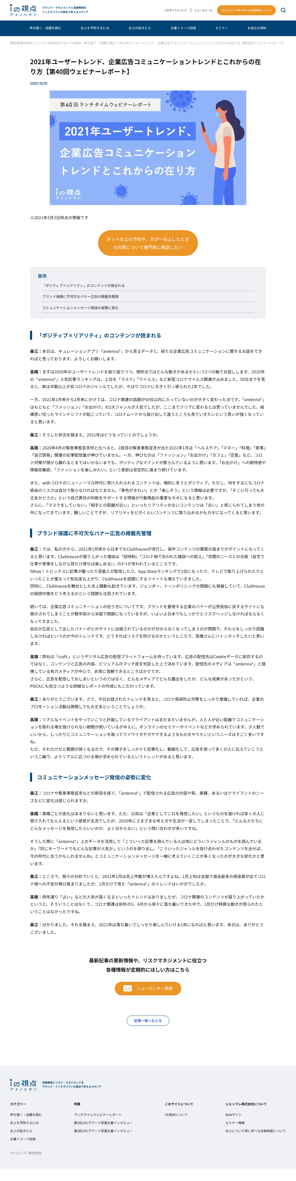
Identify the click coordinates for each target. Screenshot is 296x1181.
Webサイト (233, 1114)
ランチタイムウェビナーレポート (98, 1114)
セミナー (221, 28)
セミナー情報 (235, 1123)
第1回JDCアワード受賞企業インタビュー (103, 1123)
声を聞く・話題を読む (45, 28)
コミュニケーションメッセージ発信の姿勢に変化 (80, 307)
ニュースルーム (203, 10)
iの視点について (176, 1114)
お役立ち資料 (257, 28)
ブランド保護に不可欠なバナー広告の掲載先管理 (80, 296)
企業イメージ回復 (183, 28)
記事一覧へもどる (148, 1020)
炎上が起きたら (140, 28)
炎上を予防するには (95, 28)
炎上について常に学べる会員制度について (246, 10)
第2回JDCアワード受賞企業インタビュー (103, 1131)
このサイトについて (175, 10)
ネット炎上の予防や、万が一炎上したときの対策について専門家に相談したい (148, 243)
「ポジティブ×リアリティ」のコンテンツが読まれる (83, 285)
